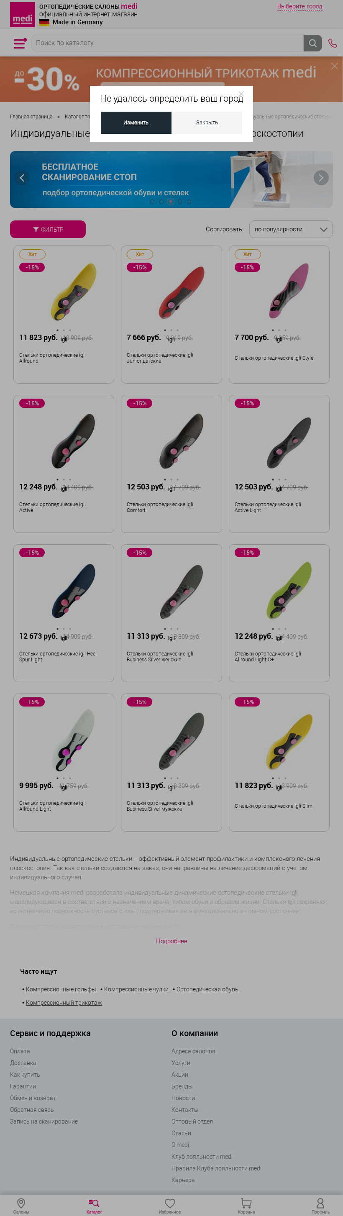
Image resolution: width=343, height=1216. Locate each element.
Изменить (135, 122)
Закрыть (207, 122)
